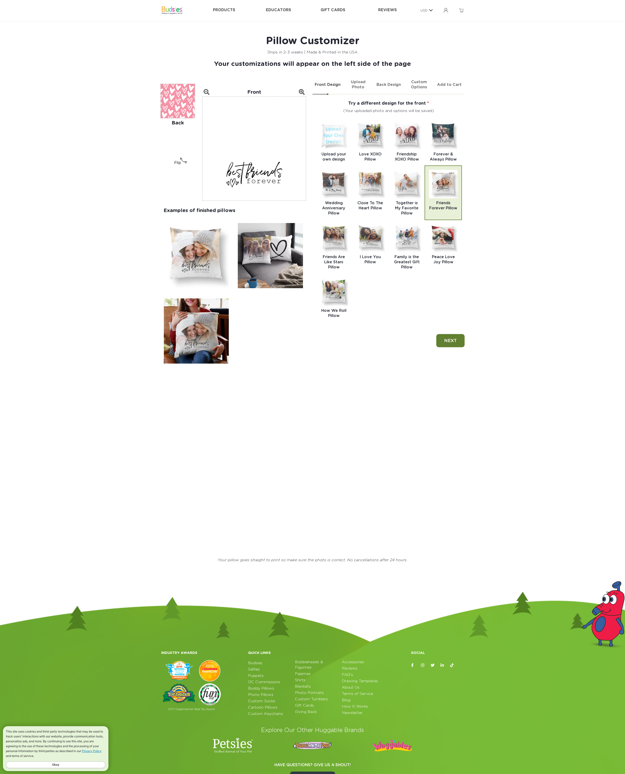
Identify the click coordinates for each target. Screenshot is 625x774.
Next (450, 340)
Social (418, 653)
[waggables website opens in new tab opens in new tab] (392, 745)
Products (224, 10)
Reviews (387, 10)
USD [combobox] (423, 10)
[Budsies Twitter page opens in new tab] (433, 665)
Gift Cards (333, 10)
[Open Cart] (461, 10)
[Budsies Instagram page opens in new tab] (423, 665)
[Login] (445, 10)
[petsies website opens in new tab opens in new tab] (233, 745)
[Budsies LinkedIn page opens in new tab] (442, 665)
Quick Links (259, 653)
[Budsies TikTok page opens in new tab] (452, 665)
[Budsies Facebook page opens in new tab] (413, 665)
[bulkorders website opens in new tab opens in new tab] (312, 745)
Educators (278, 10)
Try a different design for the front (387, 103)
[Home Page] (172, 10)
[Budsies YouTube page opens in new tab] (462, 665)
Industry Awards (179, 653)
